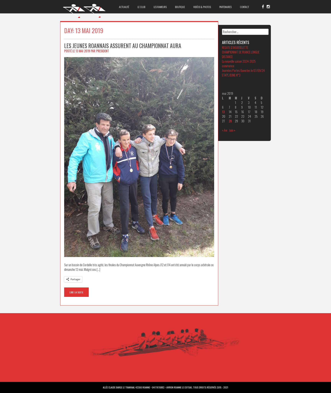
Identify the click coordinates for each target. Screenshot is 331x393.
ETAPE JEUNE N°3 (231, 75)
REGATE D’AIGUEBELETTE (235, 47)
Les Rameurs (160, 7)
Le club (141, 7)
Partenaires (225, 7)
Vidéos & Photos (202, 7)
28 (230, 121)
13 (223, 112)
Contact (244, 7)
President (102, 51)
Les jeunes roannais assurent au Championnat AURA (122, 46)
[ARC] (84, 18)
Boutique (180, 7)
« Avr (225, 130)
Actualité (124, 7)
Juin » (232, 130)
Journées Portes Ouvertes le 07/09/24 (243, 70)
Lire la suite (76, 292)
